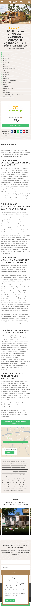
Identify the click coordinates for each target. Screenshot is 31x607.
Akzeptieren (10, 600)
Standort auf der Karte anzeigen (15, 442)
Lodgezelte (15, 471)
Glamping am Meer (17, 482)
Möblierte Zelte (12, 475)
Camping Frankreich (6, 463)
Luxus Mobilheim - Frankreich (9, 473)
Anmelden (15, 572)
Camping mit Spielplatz (7, 482)
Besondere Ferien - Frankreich (18, 461)
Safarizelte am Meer (12, 477)
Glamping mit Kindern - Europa (15, 484)
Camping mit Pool (11, 481)
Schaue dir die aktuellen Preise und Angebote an (15, 422)
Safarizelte (19, 475)
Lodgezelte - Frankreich (14, 467)
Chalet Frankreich (16, 463)
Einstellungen (14, 595)
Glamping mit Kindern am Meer (21, 486)
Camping (4, 481)
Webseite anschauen (15, 125)
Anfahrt (9, 452)
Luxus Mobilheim (23, 471)
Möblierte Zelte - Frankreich (21, 469)
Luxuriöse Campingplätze (21, 488)
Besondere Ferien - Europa (20, 479)
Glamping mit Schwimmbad (8, 488)
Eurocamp (20, 490)
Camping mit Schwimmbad (22, 481)
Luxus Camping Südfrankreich (9, 490)
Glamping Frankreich (16, 465)
